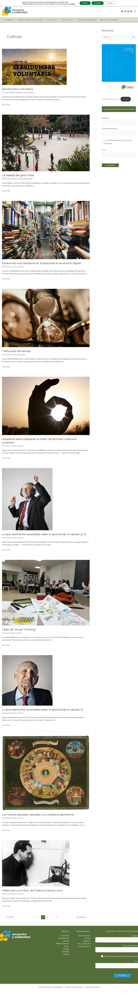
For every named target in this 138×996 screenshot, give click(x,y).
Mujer (66, 946)
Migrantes (86, 941)
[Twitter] (125, 11)
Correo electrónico (109, 129)
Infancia (66, 941)
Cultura (5, 92)
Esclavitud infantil (84, 936)
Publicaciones (66, 20)
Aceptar (85, 3)
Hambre (87, 938)
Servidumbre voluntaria (17, 89)
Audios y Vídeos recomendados (30, 20)
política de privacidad (129, 956)
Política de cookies (92, 987)
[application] (13, 19)
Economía (65, 936)
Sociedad (65, 952)
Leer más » (6, 105)
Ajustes (109, 3)
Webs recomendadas (108, 20)
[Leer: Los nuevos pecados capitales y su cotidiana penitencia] (46, 773)
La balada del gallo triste (18, 175)
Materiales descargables (87, 20)
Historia (12, 92)
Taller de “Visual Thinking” (19, 629)
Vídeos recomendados (25, 92)
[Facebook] (122, 11)
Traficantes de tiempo (16, 351)
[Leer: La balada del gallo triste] (46, 143)
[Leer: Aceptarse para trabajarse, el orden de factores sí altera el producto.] (46, 406)
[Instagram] (128, 11)
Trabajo (66, 954)
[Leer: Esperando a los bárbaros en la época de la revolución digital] (46, 230)
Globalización (63, 938)
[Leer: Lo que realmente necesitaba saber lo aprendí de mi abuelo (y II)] (27, 499)
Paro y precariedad (83, 944)
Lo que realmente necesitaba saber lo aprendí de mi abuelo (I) (42, 709)
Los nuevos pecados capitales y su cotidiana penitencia (38, 814)
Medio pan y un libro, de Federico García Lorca (32, 890)
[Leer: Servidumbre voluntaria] (34, 67)
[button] (135, 11)
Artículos (5, 179)
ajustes (72, 4)
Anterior (9, 917)
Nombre (105, 118)
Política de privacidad (73, 987)
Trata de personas (84, 946)
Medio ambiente (62, 944)
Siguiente (82, 917)
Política (66, 949)
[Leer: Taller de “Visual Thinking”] (46, 593)
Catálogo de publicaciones (111, 99)
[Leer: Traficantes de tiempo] (46, 318)
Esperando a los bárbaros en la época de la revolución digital (41, 263)
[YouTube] (131, 11)
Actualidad (8, 20)
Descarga (125, 99)
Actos (4, 633)
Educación (28, 179)
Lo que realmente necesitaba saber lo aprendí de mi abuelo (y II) (44, 534)
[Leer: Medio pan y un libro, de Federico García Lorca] (36, 863)
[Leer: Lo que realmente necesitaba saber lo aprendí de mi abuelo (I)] (27, 680)
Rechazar (98, 3)
